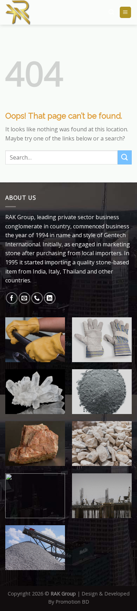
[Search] (111, 12)
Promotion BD (72, 601)
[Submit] (125, 157)
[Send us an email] (24, 298)
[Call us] (37, 298)
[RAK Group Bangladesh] (41, 12)
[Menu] (125, 12)
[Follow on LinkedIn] (50, 298)
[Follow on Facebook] (12, 298)
